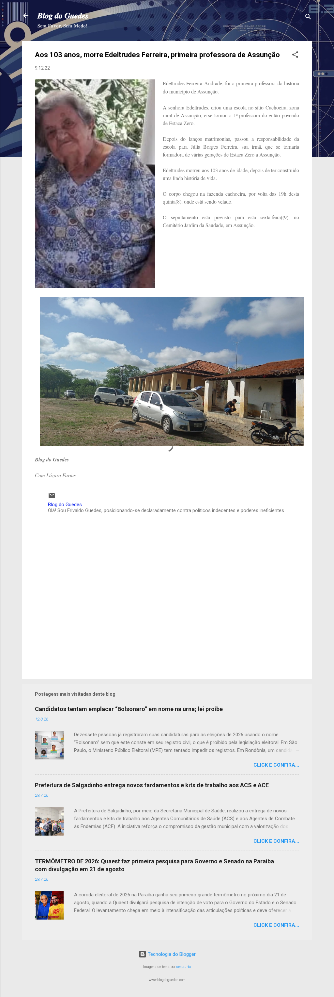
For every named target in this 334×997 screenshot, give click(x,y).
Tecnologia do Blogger (171, 954)
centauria (183, 967)
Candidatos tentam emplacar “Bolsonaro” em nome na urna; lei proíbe (129, 709)
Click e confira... (276, 765)
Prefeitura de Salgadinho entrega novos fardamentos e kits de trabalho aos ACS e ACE (152, 785)
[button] (295, 56)
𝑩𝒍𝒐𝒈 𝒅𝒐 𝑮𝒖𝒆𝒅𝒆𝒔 (63, 15)
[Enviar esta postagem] (52, 498)
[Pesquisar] (308, 18)
